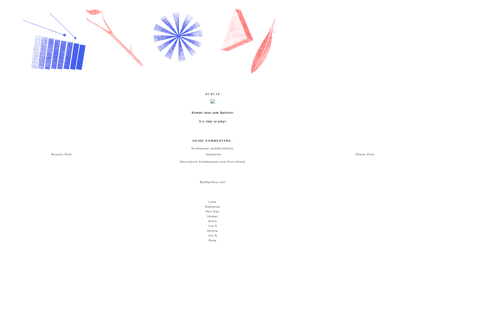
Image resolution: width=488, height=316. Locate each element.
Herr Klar (212, 211)
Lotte (212, 201)
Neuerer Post (61, 154)
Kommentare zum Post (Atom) (222, 161)
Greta (212, 221)
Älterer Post (365, 154)
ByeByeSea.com (212, 182)
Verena (212, 230)
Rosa (213, 240)
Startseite (213, 154)
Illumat (212, 216)
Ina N (212, 235)
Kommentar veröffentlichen (212, 148)
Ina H (212, 225)
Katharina (212, 206)
